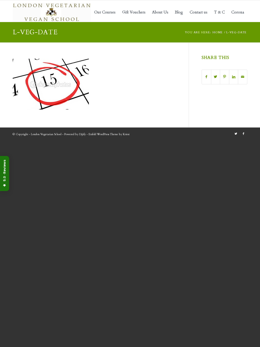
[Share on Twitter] (215, 77)
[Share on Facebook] (206, 77)
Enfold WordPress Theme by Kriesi (109, 134)
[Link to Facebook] (243, 134)
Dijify (82, 134)
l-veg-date (35, 32)
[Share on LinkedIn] (233, 77)
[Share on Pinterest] (224, 77)
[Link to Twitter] (236, 134)
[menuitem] (105, 12)
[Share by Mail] (242, 77)
